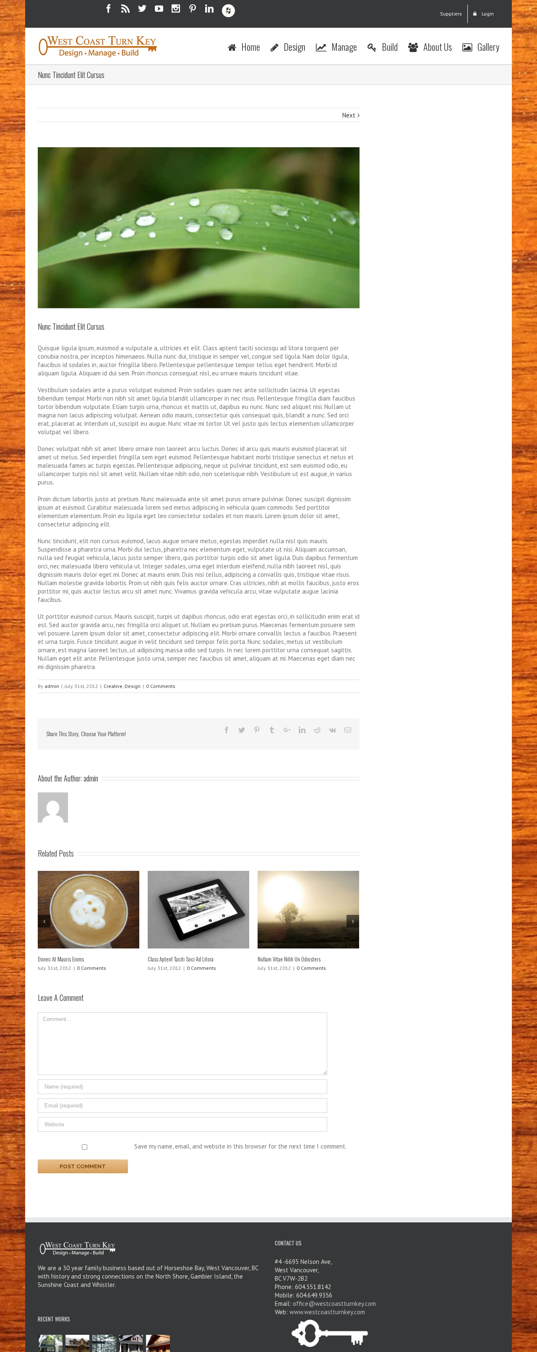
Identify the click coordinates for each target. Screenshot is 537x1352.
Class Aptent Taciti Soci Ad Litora (181, 959)
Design (133, 686)
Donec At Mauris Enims (61, 959)
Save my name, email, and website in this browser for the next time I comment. (240, 1146)
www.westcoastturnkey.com (327, 1312)
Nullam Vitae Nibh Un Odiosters (289, 959)
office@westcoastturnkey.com (334, 1304)
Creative (113, 686)
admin (51, 686)
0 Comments (160, 686)
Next (348, 115)
